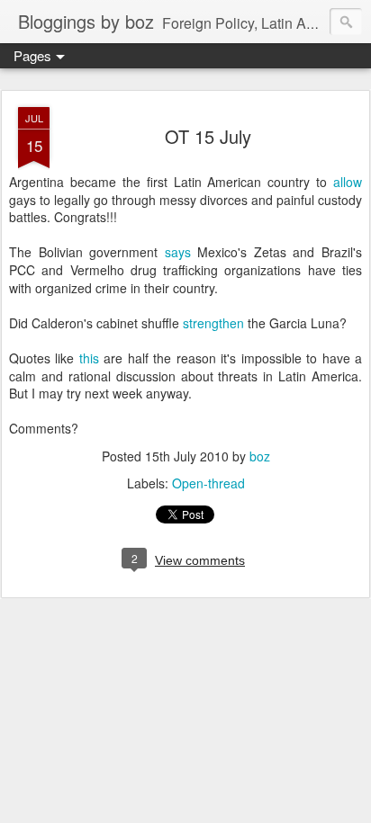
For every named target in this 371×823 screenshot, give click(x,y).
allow (347, 182)
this (89, 358)
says (178, 252)
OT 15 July (208, 136)
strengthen (213, 323)
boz (259, 456)
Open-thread (208, 483)
